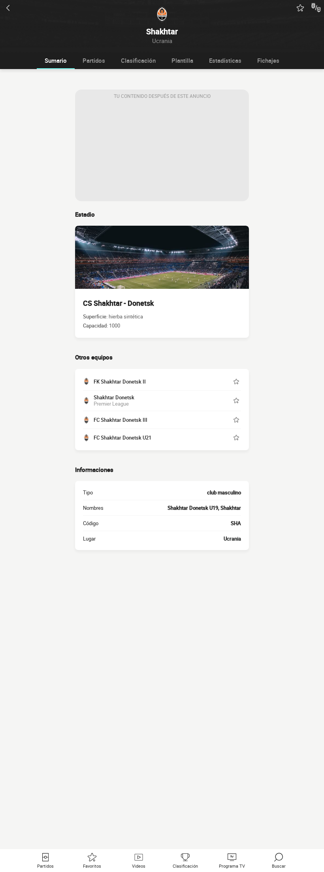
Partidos (94, 60)
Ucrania (232, 538)
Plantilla (182, 60)
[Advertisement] (162, 152)
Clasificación (138, 60)
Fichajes (268, 60)
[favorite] (300, 8)
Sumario (56, 60)
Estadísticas (225, 60)
